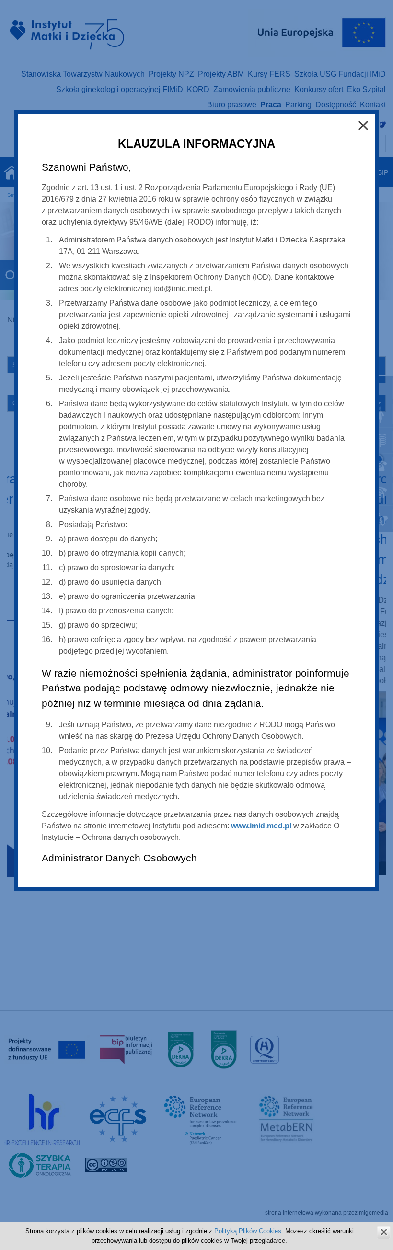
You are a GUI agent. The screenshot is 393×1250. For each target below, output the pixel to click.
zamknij (383, 1232)
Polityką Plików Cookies (247, 1231)
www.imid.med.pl (261, 826)
